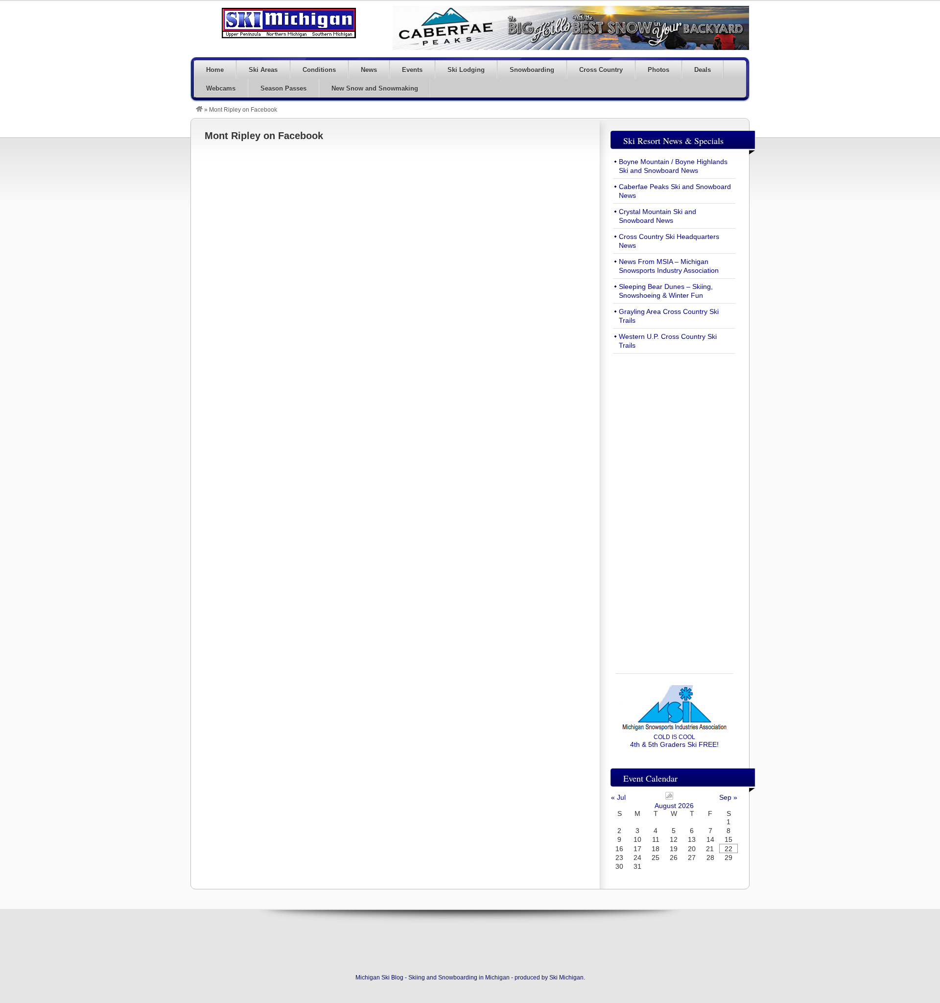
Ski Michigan (566, 977)
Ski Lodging (466, 69)
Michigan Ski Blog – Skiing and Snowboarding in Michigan (289, 23)
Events (412, 69)
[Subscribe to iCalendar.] (669, 797)
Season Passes (283, 88)
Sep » (728, 797)
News (369, 69)
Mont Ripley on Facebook (264, 135)
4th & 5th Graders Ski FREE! (674, 741)
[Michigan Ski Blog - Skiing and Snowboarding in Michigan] (199, 109)
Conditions (319, 69)
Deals (702, 69)
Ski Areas (263, 69)
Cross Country (601, 69)
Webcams (220, 88)
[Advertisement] (674, 508)
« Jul (618, 797)
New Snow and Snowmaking (374, 88)
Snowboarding (532, 69)
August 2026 (674, 806)
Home (215, 69)
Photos (658, 69)
